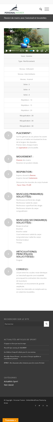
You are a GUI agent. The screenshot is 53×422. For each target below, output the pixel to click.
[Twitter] (39, 406)
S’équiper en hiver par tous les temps (15, 343)
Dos (23, 185)
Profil (29, 185)
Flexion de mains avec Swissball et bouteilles (25, 18)
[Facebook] (35, 406)
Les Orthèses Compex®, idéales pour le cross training (20, 352)
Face (19, 185)
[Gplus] (43, 406)
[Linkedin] (47, 406)
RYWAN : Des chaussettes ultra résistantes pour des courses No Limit (24, 363)
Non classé (9, 385)
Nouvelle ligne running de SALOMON (15, 348)
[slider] (14, 51)
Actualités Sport (11, 381)
